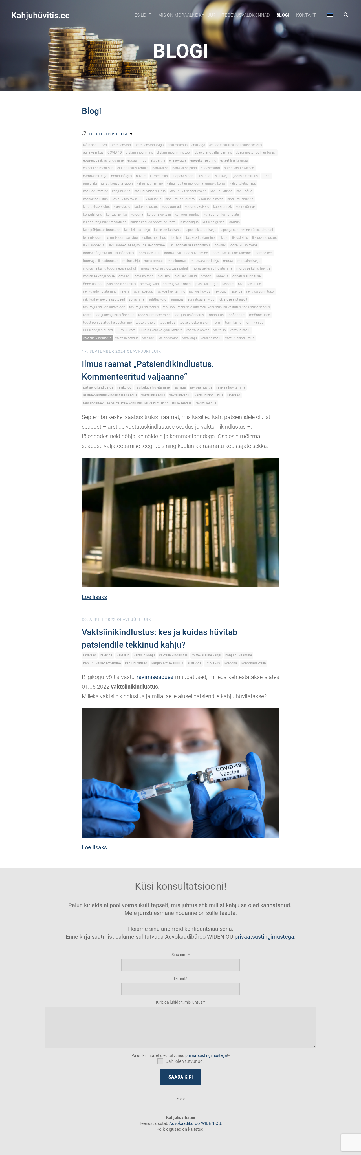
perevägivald (149, 284)
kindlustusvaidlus (96, 207)
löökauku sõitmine (243, 245)
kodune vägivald (197, 207)
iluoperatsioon (182, 176)
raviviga (236, 292)
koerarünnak (222, 207)
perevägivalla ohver (177, 284)
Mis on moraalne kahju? (186, 15)
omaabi (206, 276)
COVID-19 (114, 153)
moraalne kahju (249, 261)
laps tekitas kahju (137, 230)
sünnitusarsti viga (201, 299)
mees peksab (154, 261)
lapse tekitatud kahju (201, 230)
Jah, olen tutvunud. (185, 1061)
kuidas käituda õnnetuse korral (153, 222)
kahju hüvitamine (150, 184)
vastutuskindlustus (239, 338)
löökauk (220, 245)
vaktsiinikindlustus (97, 338)
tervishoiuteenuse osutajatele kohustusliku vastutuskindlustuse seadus (216, 307)
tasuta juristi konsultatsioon (104, 307)
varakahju (189, 338)
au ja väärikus (93, 153)
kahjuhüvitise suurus (150, 191)
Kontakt (306, 15)
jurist (266, 176)
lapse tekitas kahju (168, 230)
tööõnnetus (236, 315)
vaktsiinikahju (240, 330)
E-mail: (180, 978)
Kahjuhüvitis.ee (40, 15)
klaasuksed (122, 207)
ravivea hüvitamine (171, 292)
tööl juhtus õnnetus (189, 315)
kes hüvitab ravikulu (127, 199)
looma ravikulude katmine (231, 253)
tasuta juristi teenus (144, 307)
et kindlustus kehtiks (132, 168)
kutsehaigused (213, 222)
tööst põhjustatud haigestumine (107, 323)
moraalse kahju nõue (99, 276)
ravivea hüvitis (199, 292)
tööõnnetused (259, 315)
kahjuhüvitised (221, 191)
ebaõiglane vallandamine (213, 153)
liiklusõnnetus (93, 245)
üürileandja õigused (98, 330)
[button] (329, 15)
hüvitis (141, 176)
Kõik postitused (95, 145)
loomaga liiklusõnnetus (100, 261)
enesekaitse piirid (203, 160)
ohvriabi (124, 276)
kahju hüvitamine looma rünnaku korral (196, 184)
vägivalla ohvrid (198, 330)
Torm (217, 323)
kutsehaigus (189, 222)
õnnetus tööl (92, 284)
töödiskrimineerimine (154, 315)
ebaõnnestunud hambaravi (256, 153)
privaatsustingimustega (264, 936)
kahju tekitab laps (243, 184)
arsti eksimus (178, 145)
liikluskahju (239, 238)
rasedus (228, 284)
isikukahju (222, 176)
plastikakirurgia (206, 284)
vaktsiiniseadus (126, 338)
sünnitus (177, 299)
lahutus (234, 222)
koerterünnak (246, 207)
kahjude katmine (95, 191)
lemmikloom (92, 238)
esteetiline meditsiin (98, 168)
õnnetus (222, 276)
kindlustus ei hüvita (180, 199)
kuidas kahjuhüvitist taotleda (104, 222)
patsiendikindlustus (121, 284)
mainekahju (131, 261)
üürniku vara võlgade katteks (160, 330)
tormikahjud (254, 323)
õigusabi (164, 276)
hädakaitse (160, 168)
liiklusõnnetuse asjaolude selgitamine (136, 245)
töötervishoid (146, 323)
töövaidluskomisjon (194, 323)
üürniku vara (126, 330)
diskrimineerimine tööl (174, 153)
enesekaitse (177, 160)
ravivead (220, 292)
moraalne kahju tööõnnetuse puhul (109, 268)
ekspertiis (158, 160)
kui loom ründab (187, 215)
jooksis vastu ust (246, 176)
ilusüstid (203, 176)
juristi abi (90, 184)
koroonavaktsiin (159, 215)
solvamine (136, 299)
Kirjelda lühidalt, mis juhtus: (179, 1002)
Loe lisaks (94, 597)
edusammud (137, 160)
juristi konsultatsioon (117, 184)
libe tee (175, 238)
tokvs (87, 315)
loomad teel (263, 253)
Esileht (143, 15)
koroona (137, 215)
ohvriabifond (144, 276)
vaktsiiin (219, 330)
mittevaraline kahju (205, 261)
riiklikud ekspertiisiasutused (104, 299)
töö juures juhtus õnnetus (114, 315)
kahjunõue (244, 191)
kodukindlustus (146, 207)
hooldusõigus (121, 176)
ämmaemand (121, 145)
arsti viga (198, 145)
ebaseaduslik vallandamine (103, 160)
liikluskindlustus (264, 238)
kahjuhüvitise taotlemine (188, 191)
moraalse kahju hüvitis (253, 268)
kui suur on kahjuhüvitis (222, 215)
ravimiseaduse (155, 677)
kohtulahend (92, 215)
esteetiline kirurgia (234, 160)
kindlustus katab (211, 199)
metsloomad (177, 261)
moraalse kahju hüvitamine (212, 268)
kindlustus (153, 199)
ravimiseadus (143, 292)
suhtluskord (157, 299)
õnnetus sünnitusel (246, 276)
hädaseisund (210, 168)
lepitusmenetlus (154, 238)
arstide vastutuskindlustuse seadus (235, 145)
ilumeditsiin (159, 176)
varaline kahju (211, 338)
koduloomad (171, 207)
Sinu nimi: (179, 954)
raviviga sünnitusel (260, 292)
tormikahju (233, 323)
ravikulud (254, 284)
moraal (228, 261)
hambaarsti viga (95, 176)
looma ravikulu (149, 253)
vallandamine (169, 338)
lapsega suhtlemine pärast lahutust (247, 230)
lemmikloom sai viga (122, 238)
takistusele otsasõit (232, 299)
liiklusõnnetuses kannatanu (189, 245)
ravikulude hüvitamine (99, 292)
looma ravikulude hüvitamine (186, 253)
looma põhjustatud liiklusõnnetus (108, 253)
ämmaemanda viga (149, 145)
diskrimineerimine (139, 153)
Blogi (282, 15)
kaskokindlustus (95, 199)
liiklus (223, 238)
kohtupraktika (116, 215)
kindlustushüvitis (240, 199)
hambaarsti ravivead (239, 168)
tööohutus (216, 315)
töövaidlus (167, 323)
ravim (124, 292)
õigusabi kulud (186, 276)
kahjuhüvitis (121, 191)
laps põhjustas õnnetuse (101, 230)
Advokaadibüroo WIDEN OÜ (194, 1123)
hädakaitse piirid (184, 168)
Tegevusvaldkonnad (246, 15)
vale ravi (148, 338)
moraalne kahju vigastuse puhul (164, 268)
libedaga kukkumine (199, 238)
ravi (240, 284)
